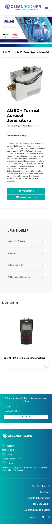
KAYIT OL (26, 417)
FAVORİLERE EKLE (28, 198)
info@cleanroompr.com (11, 459)
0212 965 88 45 (8, 450)
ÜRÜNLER (6, 52)
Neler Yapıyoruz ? (41, 504)
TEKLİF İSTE (28, 191)
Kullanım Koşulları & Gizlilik (37, 510)
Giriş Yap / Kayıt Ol (41, 486)
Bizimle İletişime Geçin (39, 498)
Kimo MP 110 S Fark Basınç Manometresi (24, 358)
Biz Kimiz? (45, 492)
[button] (42, 67)
